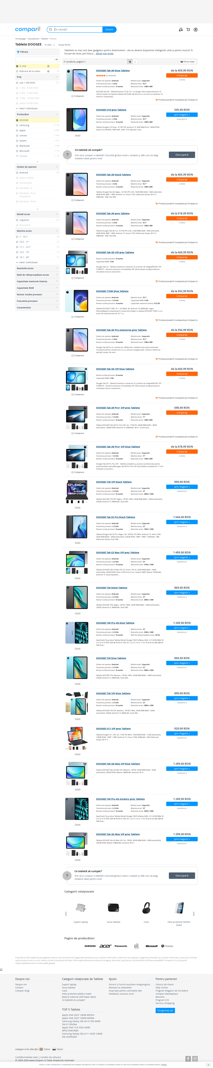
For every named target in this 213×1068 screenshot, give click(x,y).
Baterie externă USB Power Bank (79, 996)
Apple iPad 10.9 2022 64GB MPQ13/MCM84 (76, 1029)
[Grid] (135, 61)
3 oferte (182, 80)
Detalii (77, 135)
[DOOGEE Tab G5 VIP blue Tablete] (79, 378)
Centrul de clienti (165, 984)
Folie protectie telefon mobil (179, 923)
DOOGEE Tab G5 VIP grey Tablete (115, 252)
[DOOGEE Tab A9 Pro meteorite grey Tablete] (79, 340)
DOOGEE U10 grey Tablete (111, 109)
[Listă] (130, 61)
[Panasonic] (121, 946)
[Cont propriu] (195, 29)
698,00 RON (182, 407)
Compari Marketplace (167, 993)
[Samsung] (90, 946)
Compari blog (22, 990)
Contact (19, 987)
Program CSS (162, 1000)
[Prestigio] (167, 946)
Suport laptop (81, 921)
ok (56, 59)
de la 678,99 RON (182, 446)
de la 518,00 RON (182, 213)
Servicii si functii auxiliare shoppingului (129, 984)
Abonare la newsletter (120, 987)
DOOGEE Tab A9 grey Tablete (113, 213)
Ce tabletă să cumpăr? (88, 150)
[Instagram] (195, 1058)
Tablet (47, 1049)
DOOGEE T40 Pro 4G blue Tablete (115, 623)
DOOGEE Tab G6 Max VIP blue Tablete (118, 763)
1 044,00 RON (182, 517)
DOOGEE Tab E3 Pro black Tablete (115, 517)
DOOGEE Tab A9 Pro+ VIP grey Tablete (118, 407)
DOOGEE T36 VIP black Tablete (114, 482)
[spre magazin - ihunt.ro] (79, 417)
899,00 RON (182, 482)
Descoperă (182, 154)
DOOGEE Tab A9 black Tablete (113, 174)
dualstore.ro (182, 491)
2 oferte (182, 184)
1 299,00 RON (182, 764)
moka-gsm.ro (182, 119)
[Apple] (136, 946)
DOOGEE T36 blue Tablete (111, 658)
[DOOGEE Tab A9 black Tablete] (79, 184)
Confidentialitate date (26, 1057)
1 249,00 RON (182, 623)
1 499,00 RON (182, 552)
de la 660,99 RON (182, 252)
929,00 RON (182, 728)
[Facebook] (188, 1058)
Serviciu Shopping (165, 1003)
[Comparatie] (181, 29)
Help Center (162, 987)
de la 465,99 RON (182, 174)
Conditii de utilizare (50, 1057)
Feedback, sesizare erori (121, 993)
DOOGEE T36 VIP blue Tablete (113, 693)
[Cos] (188, 29)
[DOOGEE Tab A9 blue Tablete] (79, 80)
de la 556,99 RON (182, 330)
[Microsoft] (152, 946)
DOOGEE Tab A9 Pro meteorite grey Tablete (121, 330)
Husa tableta (113, 921)
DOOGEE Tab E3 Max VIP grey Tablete (117, 552)
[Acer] (105, 946)
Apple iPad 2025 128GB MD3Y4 (78, 1014)
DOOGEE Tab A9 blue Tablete (113, 70)
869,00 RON (182, 587)
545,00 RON (182, 110)
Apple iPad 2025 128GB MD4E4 (78, 1018)
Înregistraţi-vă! (165, 1010)
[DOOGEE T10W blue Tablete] (79, 301)
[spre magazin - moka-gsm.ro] (79, 119)
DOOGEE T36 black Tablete (111, 587)
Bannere (160, 996)
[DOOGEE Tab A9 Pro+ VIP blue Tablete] (79, 456)
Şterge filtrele (64, 45)
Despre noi (21, 984)
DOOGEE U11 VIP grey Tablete (113, 728)
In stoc (48, 44)
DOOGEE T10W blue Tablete (112, 291)
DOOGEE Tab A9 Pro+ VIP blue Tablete (118, 446)
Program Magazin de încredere (172, 990)
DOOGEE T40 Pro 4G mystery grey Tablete (120, 799)
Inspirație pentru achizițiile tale (125, 990)
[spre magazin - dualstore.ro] (79, 491)
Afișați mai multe (105, 53)
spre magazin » (182, 114)
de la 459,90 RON (182, 70)
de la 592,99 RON (182, 291)
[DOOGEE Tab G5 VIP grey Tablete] (79, 262)
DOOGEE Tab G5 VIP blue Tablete (115, 369)
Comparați (182, 75)
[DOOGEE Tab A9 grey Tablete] (79, 223)
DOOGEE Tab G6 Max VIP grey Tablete (118, 834)
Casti (146, 921)
